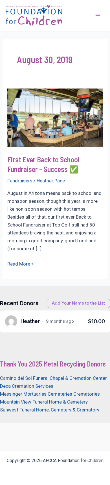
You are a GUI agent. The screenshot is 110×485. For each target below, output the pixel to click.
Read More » (20, 264)
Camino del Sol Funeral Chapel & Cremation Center (53, 378)
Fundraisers (19, 181)
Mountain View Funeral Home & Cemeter (42, 402)
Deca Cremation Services (26, 386)
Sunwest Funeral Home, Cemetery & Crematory (49, 410)
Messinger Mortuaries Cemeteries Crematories (50, 394)
